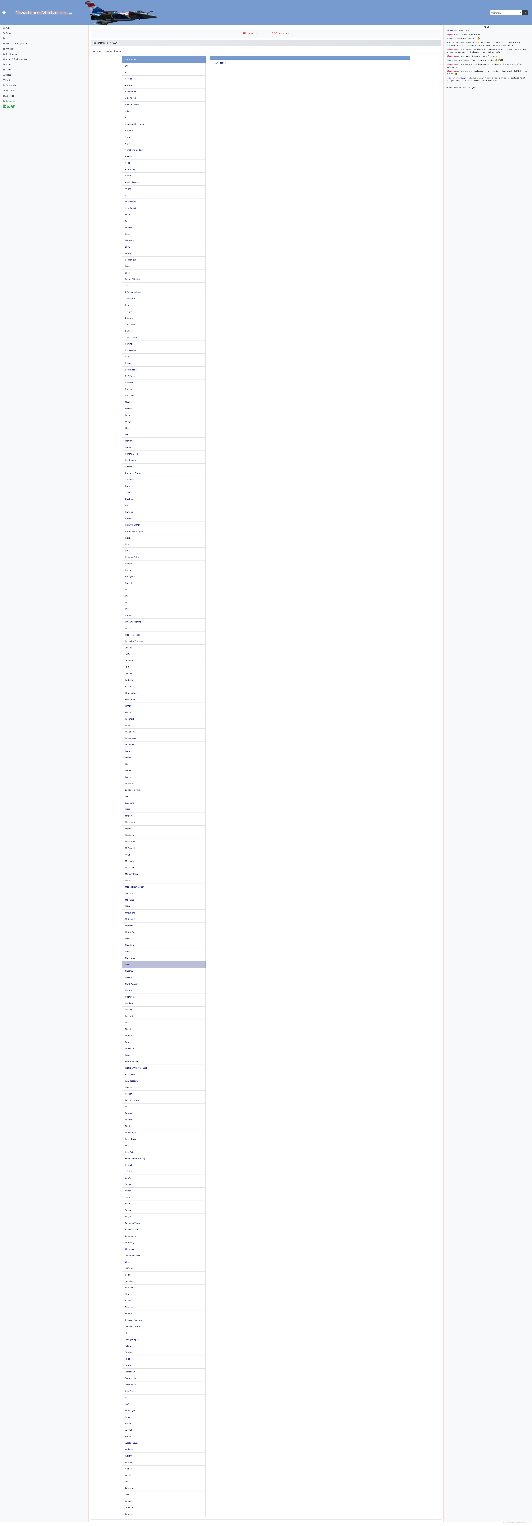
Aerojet (128, 79)
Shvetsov (129, 1249)
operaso (450, 38)
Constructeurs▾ (12, 54)
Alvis (127, 117)
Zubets (128, 1514)
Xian (127, 1481)
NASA (128, 964)
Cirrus (128, 305)
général (450, 30)
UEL (127, 1397)
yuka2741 (451, 42)
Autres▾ (8, 64)
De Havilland (131, 370)
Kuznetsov (130, 732)
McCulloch (130, 841)
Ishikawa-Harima (133, 622)
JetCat (128, 654)
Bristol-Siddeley (132, 279)
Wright (128, 1475)
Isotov (128, 628)
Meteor (128, 880)
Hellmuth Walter (132, 525)
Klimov (128, 712)
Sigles (8, 75)
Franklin (128, 441)
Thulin (128, 1365)
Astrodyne (130, 169)
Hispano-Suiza (132, 557)
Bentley (128, 227)
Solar (127, 1275)
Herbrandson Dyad (134, 531)
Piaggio (128, 1029)
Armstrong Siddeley (134, 150)
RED (127, 1106)
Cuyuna (128, 344)
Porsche (129, 1035)
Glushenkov (130, 460)
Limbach (129, 770)
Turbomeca (130, 1384)
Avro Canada (131, 208)
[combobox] (506, 12)
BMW (127, 247)
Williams (129, 1449)
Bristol (128, 273)
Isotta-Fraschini (132, 635)
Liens (8, 69)
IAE (126, 596)
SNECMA (129, 1268)
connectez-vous (453, 87)
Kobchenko (130, 719)
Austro (128, 175)
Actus (8, 28)
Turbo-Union (131, 1378)
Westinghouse (131, 1443)
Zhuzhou (129, 1507)
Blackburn (129, 240)
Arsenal (128, 156)
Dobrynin (129, 382)
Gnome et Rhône (133, 473)
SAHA (128, 1197)
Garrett (128, 447)
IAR (126, 609)
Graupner (129, 479)
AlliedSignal (130, 98)
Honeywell (130, 576)
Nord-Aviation (131, 984)
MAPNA (128, 816)
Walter (128, 1423)
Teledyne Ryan (132, 1339)
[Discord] (4, 107)
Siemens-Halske (132, 1255)
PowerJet (129, 1048)
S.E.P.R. (128, 1171)
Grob (127, 486)
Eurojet (128, 421)
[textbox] (505, 13)
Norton (128, 990)
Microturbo (130, 893)
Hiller (127, 544)
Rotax (128, 1145)
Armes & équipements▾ (16, 59)
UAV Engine (130, 1391)
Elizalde (128, 402)
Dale (127, 356)
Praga (128, 1055)
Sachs (128, 1184)
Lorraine (129, 783)
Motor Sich (130, 919)
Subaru (128, 1313)
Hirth (127, 551)
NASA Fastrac (219, 63)
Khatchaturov (131, 693)
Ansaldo (129, 130)
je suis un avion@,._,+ (456, 78)
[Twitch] (8, 107)
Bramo (128, 266)
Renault (128, 1119)
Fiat (126, 434)
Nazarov (129, 971)
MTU (127, 938)
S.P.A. (128, 1178)
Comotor (129, 318)
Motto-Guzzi (131, 932)
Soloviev (129, 1281)
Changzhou (130, 298)
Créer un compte (281, 33)
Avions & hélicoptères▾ (16, 43)
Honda (128, 570)
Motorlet (129, 925)
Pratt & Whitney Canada (136, 1068)
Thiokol (128, 1359)
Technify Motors (132, 1326)
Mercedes (129, 867)
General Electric (132, 454)
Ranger (128, 1094)
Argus (128, 143)
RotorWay (129, 1152)
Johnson (129, 660)
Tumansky (130, 1372)
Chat (7, 38)
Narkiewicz (130, 958)
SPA (127, 1294)
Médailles (10, 90)
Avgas (128, 189)
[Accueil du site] (4, 12)
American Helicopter (134, 124)
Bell (126, 221)
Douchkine (130, 395)
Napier (128, 951)
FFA (127, 428)
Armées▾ (9, 49)
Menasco (129, 861)
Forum (8, 33)
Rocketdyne (130, 1132)
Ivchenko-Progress (134, 641)
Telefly (128, 1346)
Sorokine (129, 1287)
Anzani (128, 137)
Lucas (128, 796)
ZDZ (127, 1494)
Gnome (128, 466)
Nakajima (129, 945)
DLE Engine (130, 376)
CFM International (133, 292)
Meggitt (128, 854)
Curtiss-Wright (132, 337)
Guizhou (129, 499)
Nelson (128, 977)
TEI (126, 1333)
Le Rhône (129, 744)
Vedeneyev (130, 1410)
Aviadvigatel (130, 201)
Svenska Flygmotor (134, 1320)
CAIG (127, 285)
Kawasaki (129, 686)
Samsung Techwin (133, 1223)
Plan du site (10, 85)
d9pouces (451, 34)
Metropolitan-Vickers (135, 887)
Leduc (128, 751)
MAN (127, 809)
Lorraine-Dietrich (133, 790)
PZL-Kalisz (130, 1074)
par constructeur (113, 51)
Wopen (128, 1468)
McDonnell (130, 848)
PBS (127, 1022)
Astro (127, 163)
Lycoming (129, 803)
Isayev (128, 615)
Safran (128, 1191)
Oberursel (129, 997)
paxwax (450, 60)
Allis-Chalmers (132, 104)
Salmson (129, 1210)
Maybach (129, 835)
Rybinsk (128, 1165)
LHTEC (128, 757)
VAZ (127, 1404)
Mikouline (129, 900)
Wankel (128, 1430)
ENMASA (129, 408)
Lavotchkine (130, 738)
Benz (127, 234)
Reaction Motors (132, 1100)
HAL (127, 505)
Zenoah (128, 1501)
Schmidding (130, 1236)
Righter (128, 1126)
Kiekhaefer (130, 699)
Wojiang (128, 1456)
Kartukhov (130, 680)
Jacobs (128, 647)
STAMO (128, 1300)
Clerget (128, 311)
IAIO (127, 602)
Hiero (127, 538)
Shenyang (129, 1242)
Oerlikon (129, 1003)
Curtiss (128, 331)
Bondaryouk (130, 260)
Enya (127, 415)
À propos (9, 96)
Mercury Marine (132, 874)
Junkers (128, 673)
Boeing (128, 253)
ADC (127, 72)
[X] (13, 107)
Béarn (127, 214)
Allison (128, 111)
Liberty (128, 764)
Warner (128, 1436)
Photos (8, 80)
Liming (128, 777)
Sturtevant (130, 1307)
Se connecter (251, 33)
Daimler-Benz (131, 350)
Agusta (128, 85)
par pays (97, 51)
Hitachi (128, 563)
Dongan (128, 389)
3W (126, 66)
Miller (127, 906)
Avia (127, 195)
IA (126, 589)
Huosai (128, 583)
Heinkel (128, 518)
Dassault (129, 363)
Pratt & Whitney (132, 1061)
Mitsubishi (130, 913)
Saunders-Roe (131, 1229)
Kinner (128, 706)
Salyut (128, 1216)
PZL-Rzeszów (131, 1081)
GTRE (127, 492)
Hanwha (129, 512)
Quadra (128, 1087)
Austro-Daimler (132, 182)
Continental (130, 324)
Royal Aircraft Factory (135, 1158)
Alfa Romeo (130, 91)
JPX (127, 667)
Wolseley (129, 1462)
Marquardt (130, 822)
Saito (127, 1203)
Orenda (128, 1010)
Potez (128, 1042)
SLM (127, 1262)
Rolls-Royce (130, 1139)
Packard (129, 1016)
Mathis (128, 828)
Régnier (128, 1113)
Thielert (128, 1352)
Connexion (10, 101)
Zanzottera (130, 1488)
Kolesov (128, 725)
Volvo (127, 1417)
